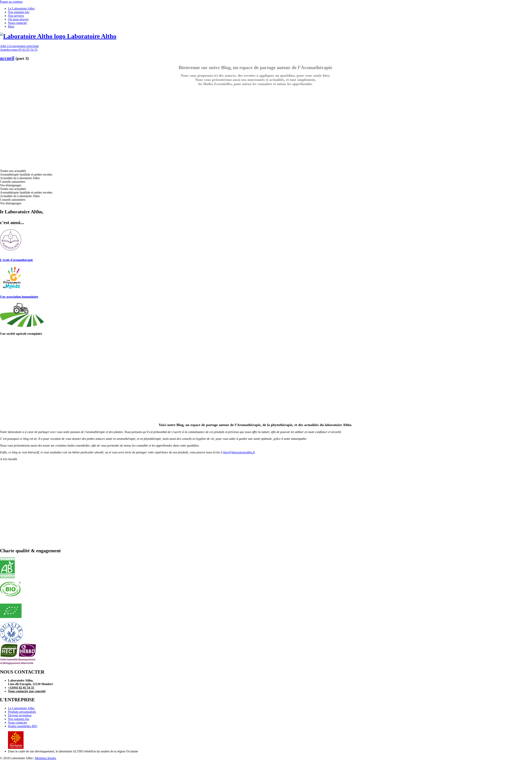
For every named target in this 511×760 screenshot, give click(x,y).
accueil (7, 58)
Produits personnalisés (22, 711)
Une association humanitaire (19, 296)
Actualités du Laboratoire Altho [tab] (20, 178)
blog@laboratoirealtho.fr (239, 452)
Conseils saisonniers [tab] (12, 181)
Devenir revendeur (20, 715)
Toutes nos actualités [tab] (13, 171)
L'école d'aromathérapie (16, 260)
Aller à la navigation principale (19, 46)
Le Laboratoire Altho (21, 708)
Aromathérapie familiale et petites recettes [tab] (26, 174)
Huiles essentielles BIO (22, 726)
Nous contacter (17, 722)
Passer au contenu (11, 1)
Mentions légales (45, 758)
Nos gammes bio (18, 719)
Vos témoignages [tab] (10, 185)
